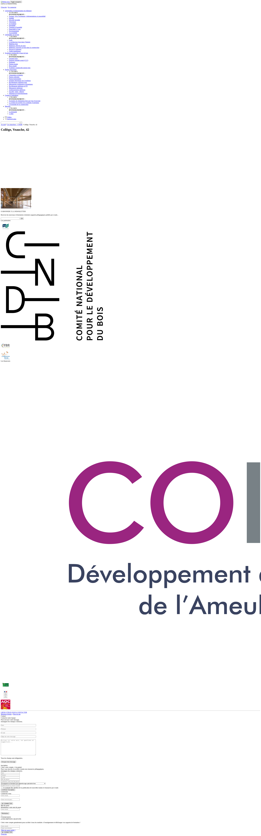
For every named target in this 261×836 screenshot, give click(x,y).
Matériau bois (13, 44)
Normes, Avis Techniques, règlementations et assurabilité (27, 16)
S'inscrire (4, 7)
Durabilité (12, 25)
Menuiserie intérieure (16, 88)
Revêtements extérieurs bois (18, 82)
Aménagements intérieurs (17, 90)
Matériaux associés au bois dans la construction (24, 47)
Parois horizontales (15, 79)
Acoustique (12, 24)
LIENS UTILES (6, 712)
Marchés (7, 106)
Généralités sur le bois (12, 35)
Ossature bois (13, 58)
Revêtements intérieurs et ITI (18, 86)
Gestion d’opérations (11, 95)
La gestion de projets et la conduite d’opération (24, 103)
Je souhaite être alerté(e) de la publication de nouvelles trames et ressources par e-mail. (31, 788)
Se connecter (12, 7)
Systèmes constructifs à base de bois (16, 53)
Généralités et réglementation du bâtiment (18, 11)
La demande (13, 112)
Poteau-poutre (13, 64)
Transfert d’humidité (15, 27)
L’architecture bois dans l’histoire (19, 42)
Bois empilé (13, 66)
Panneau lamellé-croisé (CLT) (18, 60)
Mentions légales (6, 714)
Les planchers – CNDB (14, 124)
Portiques (12, 62)
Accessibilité (13, 33)
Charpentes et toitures (16, 75)
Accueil (3, 124)
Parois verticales (14, 77)
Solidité (11, 18)
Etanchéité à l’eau (14, 29)
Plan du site (16, 714)
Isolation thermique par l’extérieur (20, 80)
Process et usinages (15, 49)
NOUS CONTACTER (19, 712)
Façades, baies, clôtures (16, 92)
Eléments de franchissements (18, 93)
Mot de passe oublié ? (8, 830)
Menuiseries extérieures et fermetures (21, 84)
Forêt (10, 40)
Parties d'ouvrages (11, 69)
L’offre (11, 114)
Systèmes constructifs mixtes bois (19, 68)
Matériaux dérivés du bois (17, 46)
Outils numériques (15, 51)
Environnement (14, 31)
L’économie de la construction (18, 104)
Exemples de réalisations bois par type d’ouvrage (24, 101)
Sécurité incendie (14, 20)
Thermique (12, 22)
